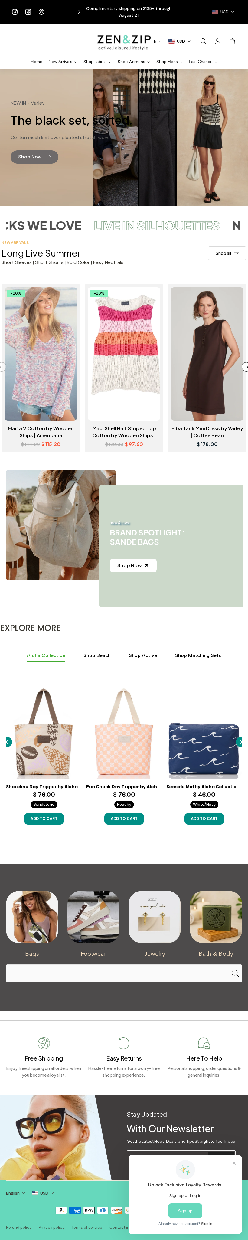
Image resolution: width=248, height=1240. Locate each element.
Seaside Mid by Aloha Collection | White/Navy (204, 786)
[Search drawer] (203, 41)
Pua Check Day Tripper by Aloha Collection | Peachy (124, 786)
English (13, 1193)
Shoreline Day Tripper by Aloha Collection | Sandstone (44, 786)
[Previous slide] (7, 742)
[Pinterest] (41, 11)
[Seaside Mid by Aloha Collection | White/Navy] (204, 731)
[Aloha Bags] (32, 917)
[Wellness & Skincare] (216, 917)
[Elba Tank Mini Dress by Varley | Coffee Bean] (207, 354)
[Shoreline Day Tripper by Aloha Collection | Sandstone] (44, 731)
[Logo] (124, 41)
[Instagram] (14, 11)
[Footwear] (93, 917)
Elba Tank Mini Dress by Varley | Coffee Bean (207, 431)
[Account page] (217, 41)
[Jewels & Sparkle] (155, 917)
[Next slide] (241, 742)
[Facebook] (28, 11)
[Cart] (232, 41)
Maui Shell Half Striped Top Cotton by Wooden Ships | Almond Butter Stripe (124, 432)
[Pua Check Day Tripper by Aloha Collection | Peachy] (124, 731)
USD (44, 1193)
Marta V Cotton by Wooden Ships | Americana (41, 431)
